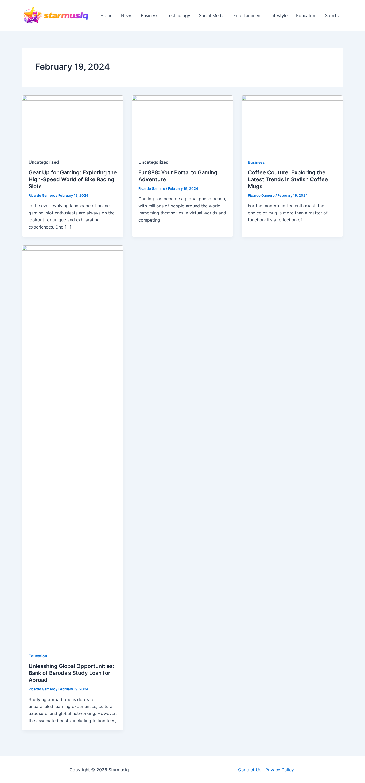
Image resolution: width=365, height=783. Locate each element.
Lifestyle (279, 15)
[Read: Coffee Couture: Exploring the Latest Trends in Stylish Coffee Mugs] (292, 123)
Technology (178, 15)
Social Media (212, 15)
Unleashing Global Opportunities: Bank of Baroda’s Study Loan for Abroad (71, 673)
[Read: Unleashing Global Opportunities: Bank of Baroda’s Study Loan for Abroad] (72, 445)
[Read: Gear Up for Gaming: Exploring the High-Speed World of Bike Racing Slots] (72, 123)
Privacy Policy (279, 769)
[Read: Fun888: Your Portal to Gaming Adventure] (182, 123)
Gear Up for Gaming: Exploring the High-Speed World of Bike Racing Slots (73, 179)
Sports (332, 15)
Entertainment (247, 15)
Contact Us (249, 769)
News (126, 15)
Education (306, 15)
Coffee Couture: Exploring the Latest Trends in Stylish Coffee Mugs (288, 179)
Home (106, 15)
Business (149, 15)
